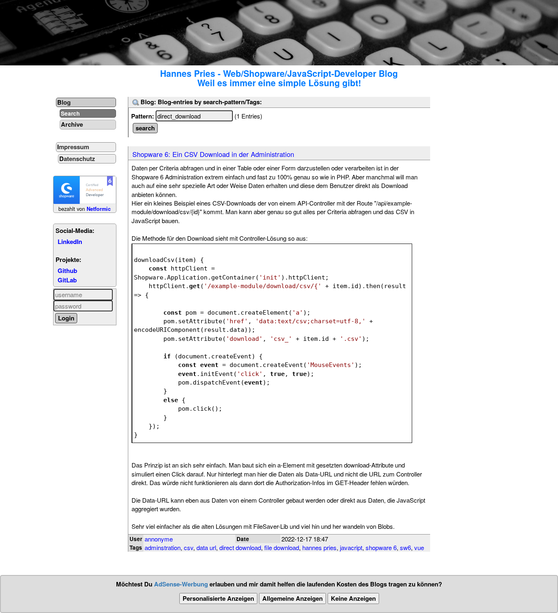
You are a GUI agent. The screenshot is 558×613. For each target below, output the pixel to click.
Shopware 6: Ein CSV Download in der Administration (213, 154)
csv (188, 547)
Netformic (99, 209)
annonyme (159, 539)
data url (206, 547)
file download (281, 547)
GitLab (67, 279)
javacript (351, 547)
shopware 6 (381, 547)
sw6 (405, 547)
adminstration (163, 547)
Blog (64, 102)
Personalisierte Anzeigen (218, 598)
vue (419, 547)
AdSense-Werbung (181, 583)
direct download (240, 547)
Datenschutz (77, 158)
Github (67, 270)
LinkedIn (70, 241)
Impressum (73, 146)
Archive (72, 124)
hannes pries (319, 547)
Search (70, 113)
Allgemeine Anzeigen (292, 598)
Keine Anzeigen (353, 598)
